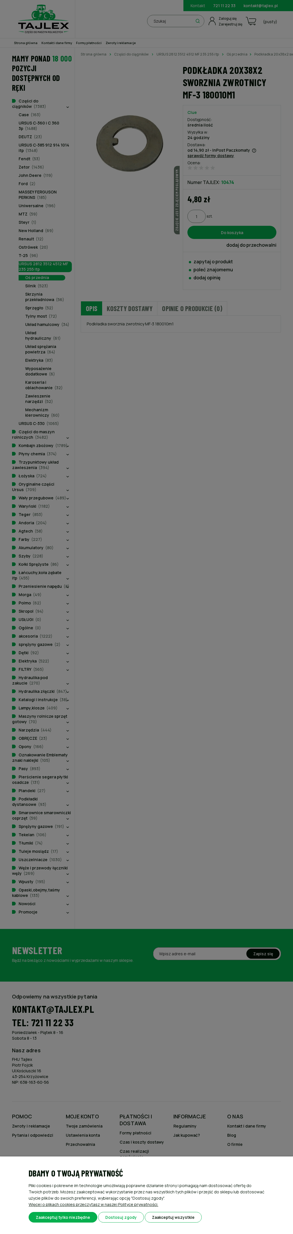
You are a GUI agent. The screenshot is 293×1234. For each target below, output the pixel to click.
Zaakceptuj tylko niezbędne (63, 1217)
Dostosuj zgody (121, 1217)
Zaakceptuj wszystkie (173, 1217)
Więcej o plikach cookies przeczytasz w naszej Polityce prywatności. (93, 1204)
